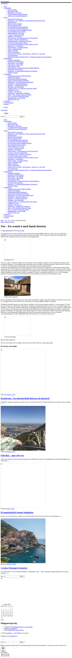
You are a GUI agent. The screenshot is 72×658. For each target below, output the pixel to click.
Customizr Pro (13, 636)
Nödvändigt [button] (4, 652)
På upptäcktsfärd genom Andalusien (17, 512)
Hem (2, 220)
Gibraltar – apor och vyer (12, 455)
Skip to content (5, 1)
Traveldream (8, 633)
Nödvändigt (6, 654)
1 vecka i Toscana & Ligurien (14, 568)
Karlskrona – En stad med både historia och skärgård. (25, 398)
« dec (2, 619)
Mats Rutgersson (7, 230)
